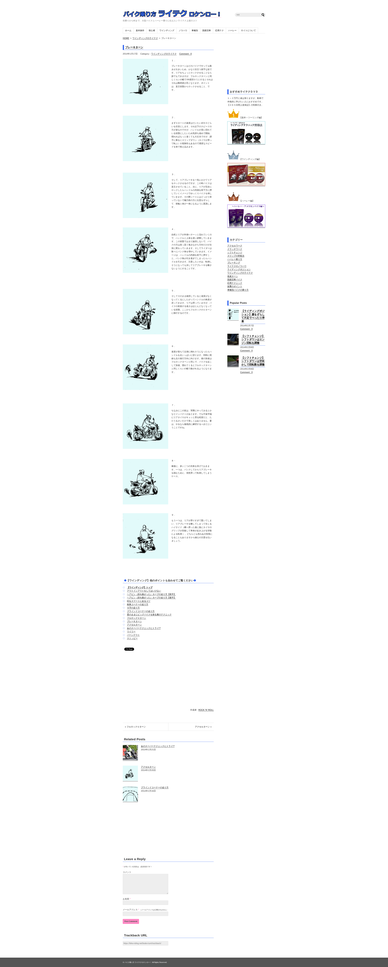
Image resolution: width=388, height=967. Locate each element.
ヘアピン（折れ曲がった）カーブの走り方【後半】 (151, 597)
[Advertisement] (148, 680)
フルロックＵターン (136, 618)
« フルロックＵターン (135, 726)
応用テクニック (234, 283)
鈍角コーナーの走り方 (137, 604)
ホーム (128, 30)
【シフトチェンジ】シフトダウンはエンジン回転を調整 (253, 339)
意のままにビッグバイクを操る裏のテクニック (149, 614)
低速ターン (232, 276)
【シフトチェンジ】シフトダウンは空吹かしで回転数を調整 (253, 361)
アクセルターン (134, 624)
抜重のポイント (234, 286)
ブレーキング (233, 262)
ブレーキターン (134, 47)
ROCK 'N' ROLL (206, 710)
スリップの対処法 (235, 256)
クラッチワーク (234, 249)
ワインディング (166, 30)
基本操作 (140, 30)
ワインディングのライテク (145, 38)
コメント (127, 872)
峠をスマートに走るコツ (138, 601)
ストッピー (132, 638)
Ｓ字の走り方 (133, 607)
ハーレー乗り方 (234, 259)
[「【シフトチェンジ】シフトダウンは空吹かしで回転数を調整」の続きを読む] (233, 366)
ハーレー (232, 30)
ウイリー (131, 631)
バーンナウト (133, 635)
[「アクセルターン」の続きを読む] (130, 780)
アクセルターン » (203, 726)
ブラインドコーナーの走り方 (141, 611)
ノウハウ (183, 30)
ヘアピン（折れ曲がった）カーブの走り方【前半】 (151, 594)
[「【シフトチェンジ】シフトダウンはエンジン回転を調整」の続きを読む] (233, 344)
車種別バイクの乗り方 (238, 290)
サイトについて (248, 30)
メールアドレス (130, 909)
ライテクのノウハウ (236, 266)
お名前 (126, 899)
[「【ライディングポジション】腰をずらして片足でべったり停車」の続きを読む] (233, 319)
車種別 (195, 30)
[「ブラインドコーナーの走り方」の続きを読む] (130, 801)
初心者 (152, 30)
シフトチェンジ (234, 252)
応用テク (219, 30)
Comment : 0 (185, 54)
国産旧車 (206, 30)
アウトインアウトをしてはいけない (144, 590)
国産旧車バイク (234, 279)
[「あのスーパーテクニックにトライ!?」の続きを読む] (130, 759)
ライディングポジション (239, 269)
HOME (126, 38)
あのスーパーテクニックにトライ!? (144, 628)
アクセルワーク (234, 245)
